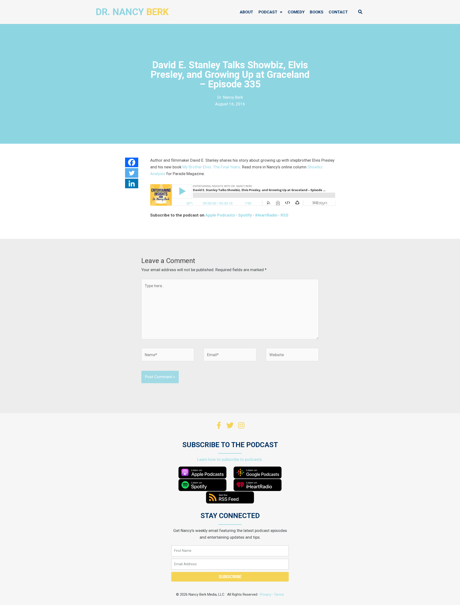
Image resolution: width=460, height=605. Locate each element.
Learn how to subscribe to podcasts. (230, 459)
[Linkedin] (131, 183)
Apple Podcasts (220, 215)
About (246, 12)
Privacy (265, 594)
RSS (284, 215)
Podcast (268, 12)
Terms (279, 594)
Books (316, 12)
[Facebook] (131, 162)
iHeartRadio (266, 215)
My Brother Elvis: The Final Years (211, 167)
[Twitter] (131, 173)
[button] (360, 12)
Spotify (245, 215)
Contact (338, 12)
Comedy (296, 12)
